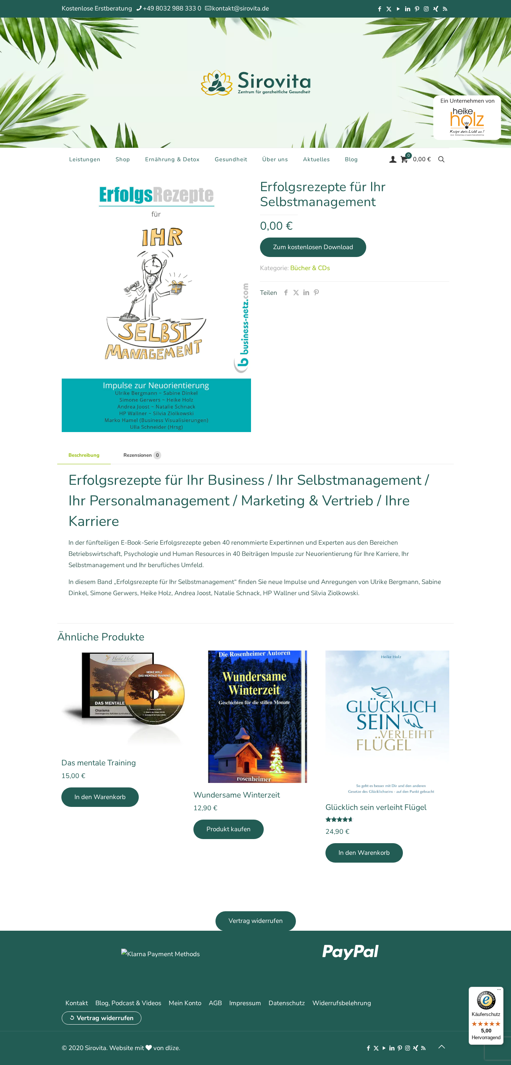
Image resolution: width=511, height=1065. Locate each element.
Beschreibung (84, 455)
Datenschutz (287, 1003)
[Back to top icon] (441, 1047)
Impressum (245, 1003)
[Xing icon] (435, 9)
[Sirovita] (255, 82)
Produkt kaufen (228, 829)
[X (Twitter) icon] (389, 9)
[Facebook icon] (379, 9)
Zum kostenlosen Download (313, 247)
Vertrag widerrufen (105, 1018)
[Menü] (499, 991)
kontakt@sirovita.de (240, 8)
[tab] (84, 455)
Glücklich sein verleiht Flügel (375, 807)
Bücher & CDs (310, 268)
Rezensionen (141, 455)
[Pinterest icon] (417, 9)
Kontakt (76, 1003)
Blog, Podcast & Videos (128, 1003)
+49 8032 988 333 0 (172, 8)
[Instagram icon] (426, 9)
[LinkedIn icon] (407, 9)
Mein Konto (185, 1003)
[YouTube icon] (398, 9)
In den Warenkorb (100, 797)
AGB (215, 1003)
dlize (172, 1048)
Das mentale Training (98, 763)
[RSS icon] (445, 9)
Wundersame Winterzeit (236, 795)
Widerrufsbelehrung (341, 1003)
